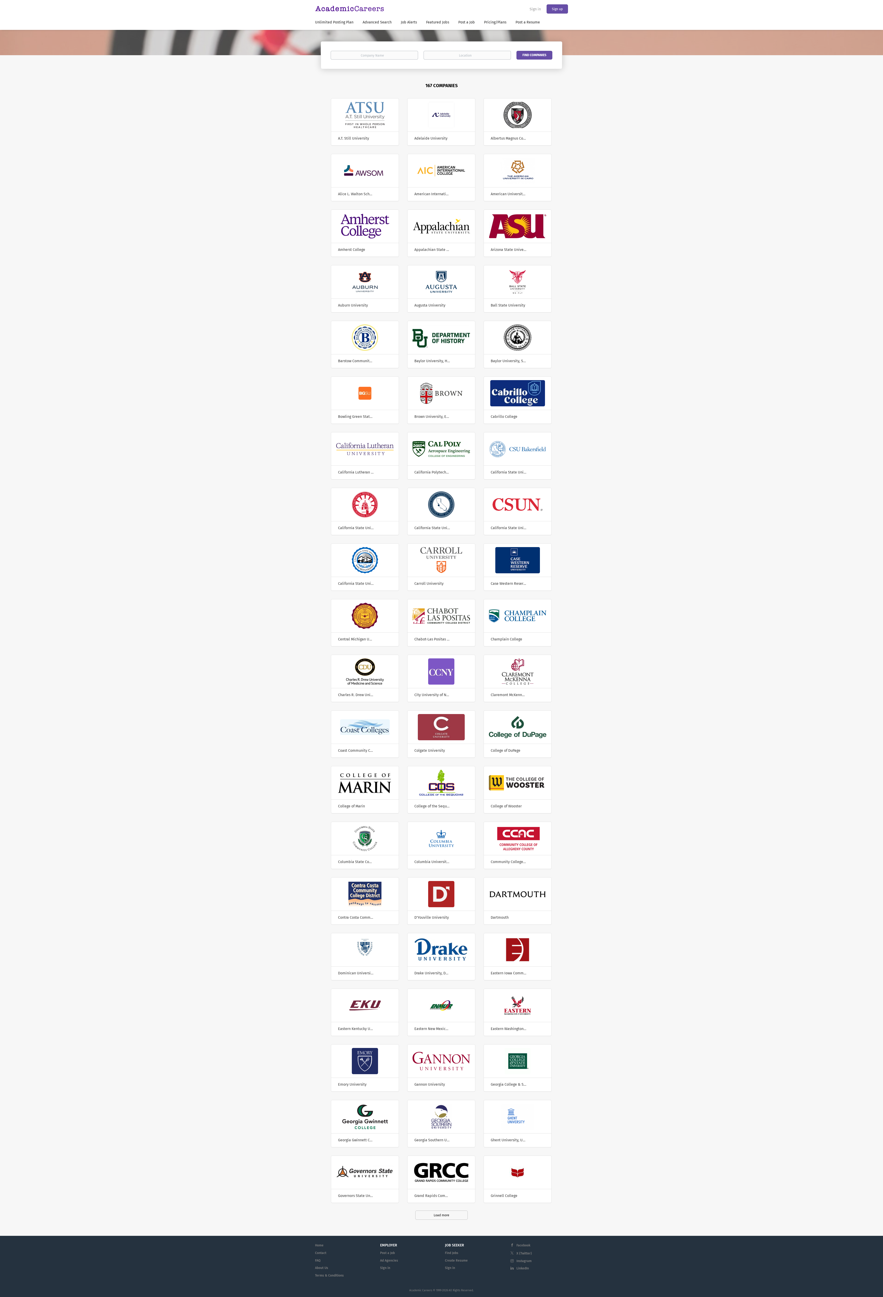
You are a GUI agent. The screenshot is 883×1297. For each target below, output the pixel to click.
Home (319, 1245)
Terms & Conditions (329, 1275)
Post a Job (387, 1253)
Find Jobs (451, 1253)
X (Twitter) (524, 1253)
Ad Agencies (389, 1261)
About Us (321, 1268)
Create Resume (456, 1261)
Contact (320, 1253)
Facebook (523, 1245)
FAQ (318, 1261)
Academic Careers (420, 1290)
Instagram (524, 1261)
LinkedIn (522, 1268)
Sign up (557, 9)
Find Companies (534, 55)
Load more (441, 1215)
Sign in (535, 9)
